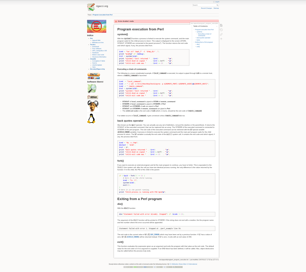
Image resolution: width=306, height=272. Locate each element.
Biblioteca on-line (98, 42)
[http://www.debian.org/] (92, 97)
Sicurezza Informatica (99, 57)
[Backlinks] (221, 34)
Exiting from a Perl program (204, 42)
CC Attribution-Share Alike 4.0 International (183, 264)
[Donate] (138, 267)
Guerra (94, 63)
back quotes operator (203, 38)
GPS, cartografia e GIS (99, 51)
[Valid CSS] (168, 267)
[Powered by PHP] (148, 267)
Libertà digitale (97, 65)
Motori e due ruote (98, 55)
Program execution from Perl (102, 15)
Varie (94, 67)
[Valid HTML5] (158, 267)
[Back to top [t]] (221, 39)
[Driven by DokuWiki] (178, 267)
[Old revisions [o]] (221, 30)
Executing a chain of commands (204, 34)
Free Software (96, 48)
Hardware (95, 53)
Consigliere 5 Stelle (98, 61)
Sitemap (216, 8)
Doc (91, 38)
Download (95, 46)
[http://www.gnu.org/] (93, 106)
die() (198, 44)
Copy (186, 51)
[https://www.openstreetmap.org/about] (92, 89)
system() (199, 32)
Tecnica (92, 44)
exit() (198, 46)
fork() (198, 40)
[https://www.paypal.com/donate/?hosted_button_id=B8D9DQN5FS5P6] (93, 75)
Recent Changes (206, 8)
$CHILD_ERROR (133, 237)
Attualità (93, 59)
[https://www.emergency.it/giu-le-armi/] (96, 26)
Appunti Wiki (96, 40)
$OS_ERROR (154, 234)
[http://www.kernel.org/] (91, 118)
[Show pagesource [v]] (221, 25)
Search (218, 5)
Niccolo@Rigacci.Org (97, 69)
